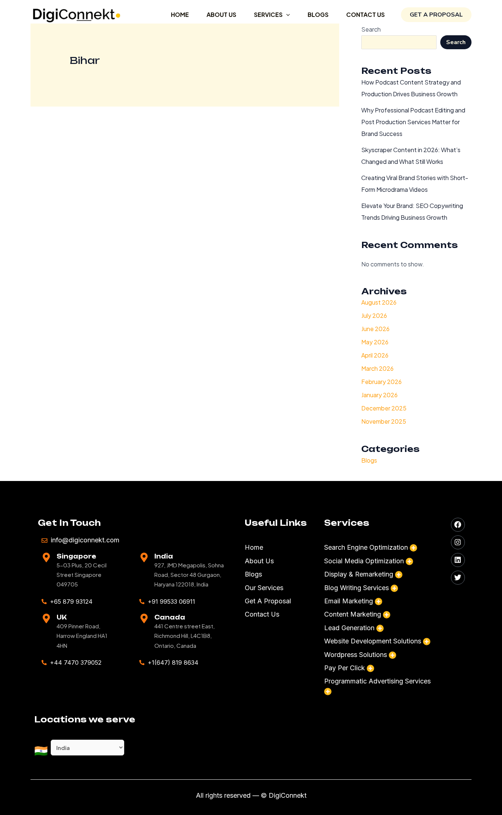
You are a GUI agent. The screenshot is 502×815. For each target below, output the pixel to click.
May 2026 (374, 342)
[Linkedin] (458, 560)
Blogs (369, 460)
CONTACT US (365, 14)
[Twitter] (458, 578)
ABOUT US (221, 14)
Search (456, 42)
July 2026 (374, 315)
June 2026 (375, 329)
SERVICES (268, 14)
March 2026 (377, 368)
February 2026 (381, 381)
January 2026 (379, 395)
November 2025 (383, 421)
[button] (286, 15)
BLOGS (318, 14)
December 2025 (383, 408)
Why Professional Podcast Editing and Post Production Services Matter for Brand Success (413, 121)
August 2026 (379, 302)
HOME (180, 14)
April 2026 (374, 355)
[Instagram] (458, 542)
